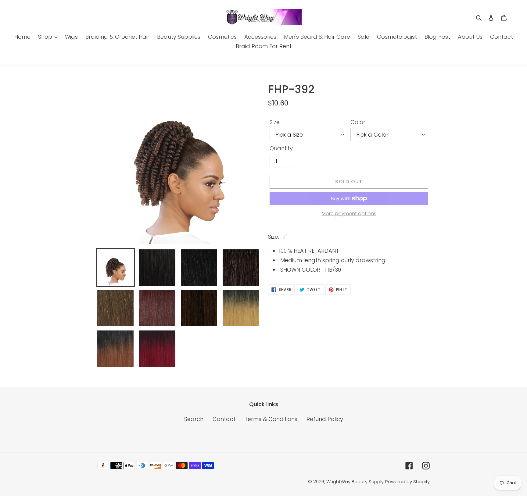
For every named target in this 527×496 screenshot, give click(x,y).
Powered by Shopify (407, 481)
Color (357, 122)
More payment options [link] (349, 213)
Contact (224, 419)
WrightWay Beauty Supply (355, 481)
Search (193, 419)
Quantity (281, 148)
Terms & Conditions (271, 419)
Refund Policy (325, 419)
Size (275, 122)
